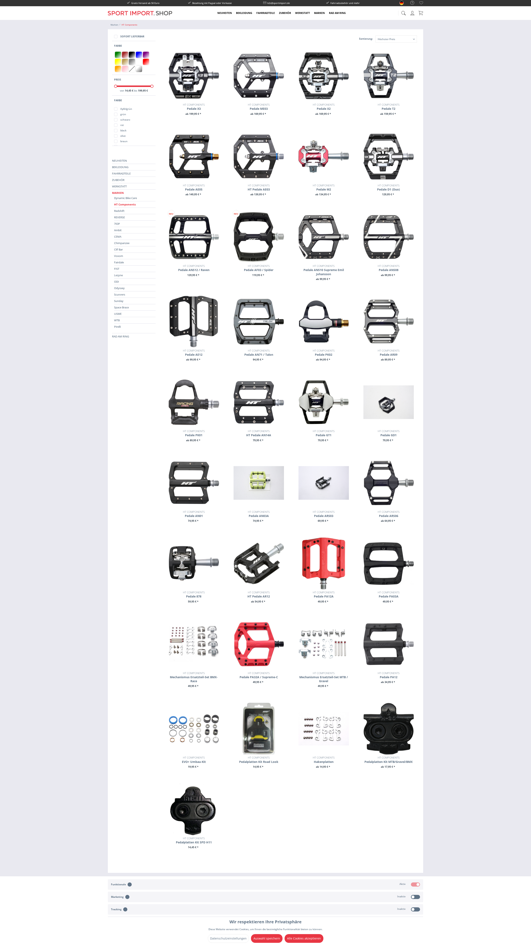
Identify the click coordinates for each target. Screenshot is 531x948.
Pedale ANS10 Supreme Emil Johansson (323, 270)
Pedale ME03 (259, 107)
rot (122, 125)
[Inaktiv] (415, 897)
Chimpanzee (121, 243)
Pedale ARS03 (324, 514)
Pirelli (117, 327)
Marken (118, 193)
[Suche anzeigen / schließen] (403, 12)
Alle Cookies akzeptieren (304, 938)
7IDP (117, 224)
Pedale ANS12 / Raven (193, 268)
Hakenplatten (324, 760)
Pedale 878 (194, 594)
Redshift (119, 211)
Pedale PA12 (388, 675)
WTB (117, 320)
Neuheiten (119, 160)
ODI (116, 281)
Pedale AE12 (194, 353)
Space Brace (121, 307)
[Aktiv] (415, 884)
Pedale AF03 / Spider (258, 268)
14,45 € (129, 90)
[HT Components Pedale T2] (388, 76)
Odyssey (119, 288)
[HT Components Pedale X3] (194, 76)
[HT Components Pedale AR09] (388, 322)
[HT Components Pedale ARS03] (323, 483)
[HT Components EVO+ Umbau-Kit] (194, 729)
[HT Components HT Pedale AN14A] (259, 402)
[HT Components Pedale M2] (323, 156)
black (123, 130)
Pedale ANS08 (388, 268)
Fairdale (119, 262)
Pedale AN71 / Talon (258, 353)
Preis (117, 79)
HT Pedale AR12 (258, 594)
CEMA (117, 236)
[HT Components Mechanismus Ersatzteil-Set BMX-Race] (194, 644)
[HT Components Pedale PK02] (323, 322)
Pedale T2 (388, 107)
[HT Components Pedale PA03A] (388, 563)
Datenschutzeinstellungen (228, 938)
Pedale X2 (324, 107)
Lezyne (118, 275)
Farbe (118, 46)
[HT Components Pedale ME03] (259, 76)
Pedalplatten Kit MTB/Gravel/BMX (388, 760)
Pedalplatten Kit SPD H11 (194, 840)
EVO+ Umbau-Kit (194, 760)
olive (123, 136)
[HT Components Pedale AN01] (194, 483)
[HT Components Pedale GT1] (323, 402)
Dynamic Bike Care (125, 198)
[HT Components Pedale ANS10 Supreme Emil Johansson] (323, 237)
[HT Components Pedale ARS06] (388, 483)
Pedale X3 (194, 107)
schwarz (125, 119)
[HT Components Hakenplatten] (323, 729)
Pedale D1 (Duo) (388, 187)
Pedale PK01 (194, 433)
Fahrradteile (121, 173)
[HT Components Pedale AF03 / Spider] (259, 237)
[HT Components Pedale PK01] (194, 402)
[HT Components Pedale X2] (323, 76)
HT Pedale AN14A (258, 433)
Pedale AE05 (194, 187)
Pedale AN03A (259, 514)
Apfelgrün (126, 109)
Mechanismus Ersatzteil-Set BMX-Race (194, 677)
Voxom (118, 256)
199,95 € (143, 90)
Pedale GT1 (324, 433)
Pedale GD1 (388, 433)
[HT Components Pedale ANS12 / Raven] (194, 237)
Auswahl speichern (266, 938)
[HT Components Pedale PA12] (388, 644)
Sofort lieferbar (132, 36)
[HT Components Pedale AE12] (194, 322)
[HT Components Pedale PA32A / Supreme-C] (259, 644)
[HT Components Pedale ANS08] (388, 237)
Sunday (118, 301)
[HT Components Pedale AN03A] (259, 483)
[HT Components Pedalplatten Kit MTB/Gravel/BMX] (388, 729)
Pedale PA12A (324, 594)
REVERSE (119, 217)
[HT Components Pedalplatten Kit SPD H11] (194, 809)
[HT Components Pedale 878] (194, 563)
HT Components (125, 204)
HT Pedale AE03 (259, 187)
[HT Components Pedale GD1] (388, 402)
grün (123, 114)
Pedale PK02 (324, 353)
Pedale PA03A (388, 594)
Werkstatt (119, 186)
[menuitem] (410, 3)
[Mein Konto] (413, 12)
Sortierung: (366, 38)
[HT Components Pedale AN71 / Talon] (259, 322)
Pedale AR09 (388, 353)
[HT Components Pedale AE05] (194, 156)
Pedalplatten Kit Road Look (258, 760)
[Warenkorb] (421, 13)
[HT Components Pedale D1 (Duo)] (388, 156)
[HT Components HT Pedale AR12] (259, 563)
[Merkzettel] (421, 3)
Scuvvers (119, 294)
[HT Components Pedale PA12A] (323, 563)
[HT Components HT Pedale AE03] (259, 156)
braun (124, 141)
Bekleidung (120, 167)
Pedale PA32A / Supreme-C (259, 675)
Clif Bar (118, 249)
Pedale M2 (324, 187)
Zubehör (118, 180)
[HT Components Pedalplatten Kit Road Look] (259, 729)
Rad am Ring (120, 336)
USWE (118, 314)
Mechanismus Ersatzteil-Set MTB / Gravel (323, 677)
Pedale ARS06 (388, 514)
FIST (116, 269)
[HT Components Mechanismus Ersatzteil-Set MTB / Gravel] (323, 644)
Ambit (118, 230)
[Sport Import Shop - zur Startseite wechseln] (140, 16)
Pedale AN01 (194, 514)
